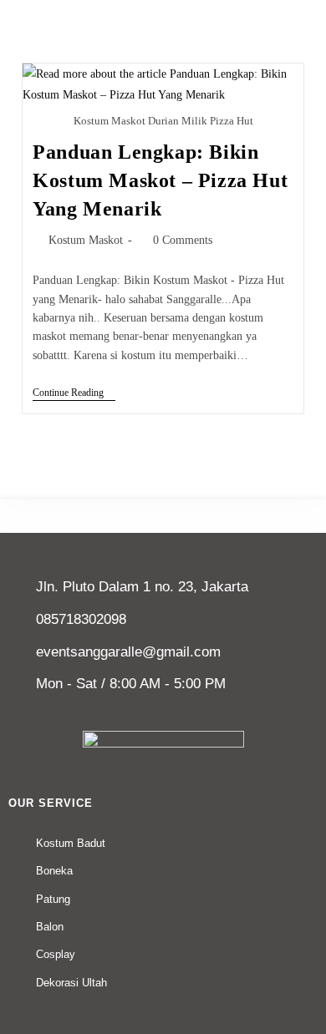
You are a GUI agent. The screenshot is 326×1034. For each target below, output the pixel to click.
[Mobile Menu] (305, 11)
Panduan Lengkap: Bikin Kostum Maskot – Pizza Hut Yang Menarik (160, 180)
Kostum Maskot (85, 240)
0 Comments (182, 240)
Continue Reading (74, 392)
